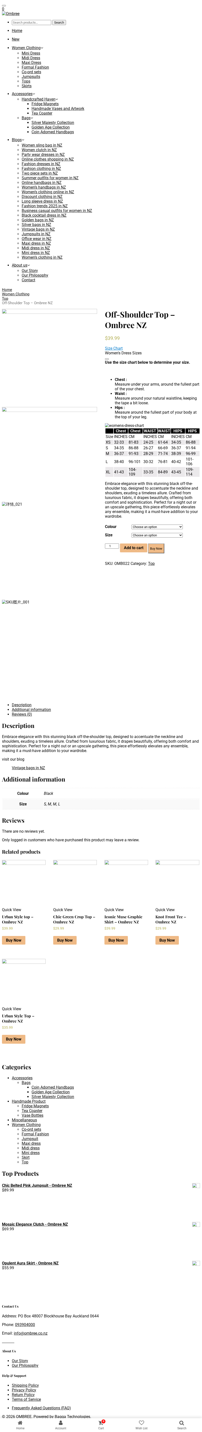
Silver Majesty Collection (53, 122)
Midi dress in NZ (36, 248)
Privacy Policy (24, 1390)
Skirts (27, 86)
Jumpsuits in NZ (36, 234)
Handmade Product (29, 1101)
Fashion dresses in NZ (41, 164)
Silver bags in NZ (36, 224)
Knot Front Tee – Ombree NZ (170, 919)
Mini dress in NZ (36, 252)
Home (17, 30)
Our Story (30, 270)
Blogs (17, 139)
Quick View (11, 909)
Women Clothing (26, 47)
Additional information (31, 709)
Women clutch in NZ (39, 150)
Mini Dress (31, 53)
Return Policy (23, 1394)
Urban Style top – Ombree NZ (18, 919)
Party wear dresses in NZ (43, 154)
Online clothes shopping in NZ (48, 159)
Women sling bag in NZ (42, 145)
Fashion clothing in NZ (41, 168)
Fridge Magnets (45, 104)
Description (22, 705)
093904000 (25, 1324)
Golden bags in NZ (38, 220)
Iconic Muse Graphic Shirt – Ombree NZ (123, 919)
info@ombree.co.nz (31, 1333)
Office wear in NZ (36, 238)
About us (19, 265)
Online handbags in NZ (42, 182)
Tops (26, 81)
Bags (26, 118)
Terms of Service (26, 1399)
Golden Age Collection (51, 127)
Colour (111, 526)
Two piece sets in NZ (40, 173)
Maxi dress (31, 1143)
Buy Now (156, 548)
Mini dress (31, 1152)
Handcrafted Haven (38, 99)
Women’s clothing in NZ (42, 257)
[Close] (107, 359)
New (15, 39)
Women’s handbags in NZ (44, 187)
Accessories (22, 93)
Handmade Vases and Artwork (58, 108)
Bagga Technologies (72, 1416)
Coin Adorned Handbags (53, 132)
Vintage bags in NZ (38, 229)
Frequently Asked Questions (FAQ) (41, 1408)
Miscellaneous (24, 1120)
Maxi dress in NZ (36, 243)
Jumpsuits (31, 76)
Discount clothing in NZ (42, 196)
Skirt (26, 1157)
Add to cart (133, 547)
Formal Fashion (35, 67)
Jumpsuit (30, 1138)
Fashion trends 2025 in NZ (45, 206)
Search (59, 22)
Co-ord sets (31, 72)
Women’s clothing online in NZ (48, 192)
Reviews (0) (22, 714)
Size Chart (114, 348)
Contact (28, 280)
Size (109, 535)
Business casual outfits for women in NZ (57, 210)
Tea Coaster (42, 113)
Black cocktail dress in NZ (44, 215)
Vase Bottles (32, 1115)
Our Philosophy (35, 275)
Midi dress (31, 1148)
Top (5, 298)
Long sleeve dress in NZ (42, 201)
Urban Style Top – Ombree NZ (18, 1018)
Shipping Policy (25, 1385)
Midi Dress (31, 58)
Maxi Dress (31, 62)
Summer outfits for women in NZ (50, 178)
